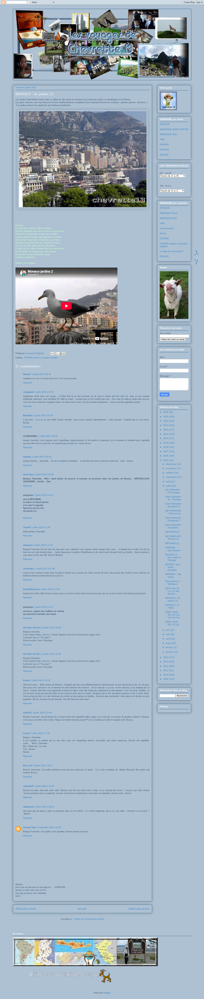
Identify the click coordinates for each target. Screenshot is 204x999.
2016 (166, 455)
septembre (171, 477)
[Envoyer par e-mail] (52, 353)
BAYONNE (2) (172, 532)
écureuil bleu (29, 827)
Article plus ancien (139, 908)
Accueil (82, 908)
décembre (171, 464)
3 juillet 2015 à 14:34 (51, 654)
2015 (166, 460)
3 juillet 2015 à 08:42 (47, 436)
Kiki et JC (28, 765)
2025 (166, 416)
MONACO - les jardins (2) (172, 599)
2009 (166, 679)
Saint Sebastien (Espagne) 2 (173, 519)
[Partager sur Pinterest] (64, 353)
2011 (166, 670)
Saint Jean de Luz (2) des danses (172, 591)
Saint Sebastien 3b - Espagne (173, 498)
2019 (166, 442)
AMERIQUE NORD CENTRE (174, 129)
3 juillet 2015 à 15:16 (40, 680)
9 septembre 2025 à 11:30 (49, 827)
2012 (166, 666)
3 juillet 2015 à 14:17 (43, 607)
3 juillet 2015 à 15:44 (42, 712)
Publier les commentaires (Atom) (89, 919)
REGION (164, 154)
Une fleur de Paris (32, 627)
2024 (166, 421)
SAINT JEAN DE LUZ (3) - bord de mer (173, 615)
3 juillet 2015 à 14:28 (51, 627)
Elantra (26, 680)
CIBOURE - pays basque (173, 549)
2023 (166, 425)
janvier (169, 652)
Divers (163, 233)
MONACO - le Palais (172, 606)
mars (169, 643)
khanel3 (27, 374)
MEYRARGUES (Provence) (173, 537)
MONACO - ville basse (173, 575)
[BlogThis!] (55, 353)
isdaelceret (28, 807)
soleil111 (27, 712)
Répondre (27, 383)
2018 (166, 447)
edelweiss (28, 545)
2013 (166, 661)
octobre (170, 472)
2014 (166, 657)
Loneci (26, 733)
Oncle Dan (28, 474)
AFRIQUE (165, 124)
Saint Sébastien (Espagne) (173, 526)
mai (168, 634)
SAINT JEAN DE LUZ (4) (172, 623)
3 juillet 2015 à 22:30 (44, 786)
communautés (167, 228)
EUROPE (164, 144)
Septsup (27, 457)
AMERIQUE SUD (168, 134)
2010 (166, 674)
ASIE (162, 139)
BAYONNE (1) (172, 543)
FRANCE (164, 149)
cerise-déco (28, 568)
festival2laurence (31, 589)
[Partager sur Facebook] (61, 353)
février (169, 647)
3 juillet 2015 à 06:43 (41, 374)
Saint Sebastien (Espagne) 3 (173, 505)
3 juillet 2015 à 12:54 (50, 589)
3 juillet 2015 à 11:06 (40, 527)
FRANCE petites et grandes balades (41, 357)
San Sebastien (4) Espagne (172, 491)
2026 (166, 412)
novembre (171, 468)
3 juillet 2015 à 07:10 (44, 392)
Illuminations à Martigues (172, 582)
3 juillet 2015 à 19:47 (43, 765)
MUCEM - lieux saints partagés (172, 567)
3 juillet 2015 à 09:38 (43, 474)
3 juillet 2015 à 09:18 (41, 457)
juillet (169, 485)
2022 (166, 429)
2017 (166, 451)
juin (168, 630)
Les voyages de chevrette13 (54, 19)
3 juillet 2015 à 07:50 (43, 415)
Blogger (106, 992)
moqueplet (28, 392)
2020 (166, 438)
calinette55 (28, 786)
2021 (166, 434)
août (168, 481)
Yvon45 (26, 527)
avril (168, 638)
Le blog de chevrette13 (171, 251)
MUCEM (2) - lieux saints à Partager (173, 557)
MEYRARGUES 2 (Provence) (173, 512)
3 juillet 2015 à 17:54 (40, 733)
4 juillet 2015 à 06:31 (44, 807)
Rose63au (28, 415)
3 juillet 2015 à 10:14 (43, 495)
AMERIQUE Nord (168, 213)
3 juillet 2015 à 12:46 (45, 568)
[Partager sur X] (58, 353)
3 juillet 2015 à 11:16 (43, 545)
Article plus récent (25, 908)
